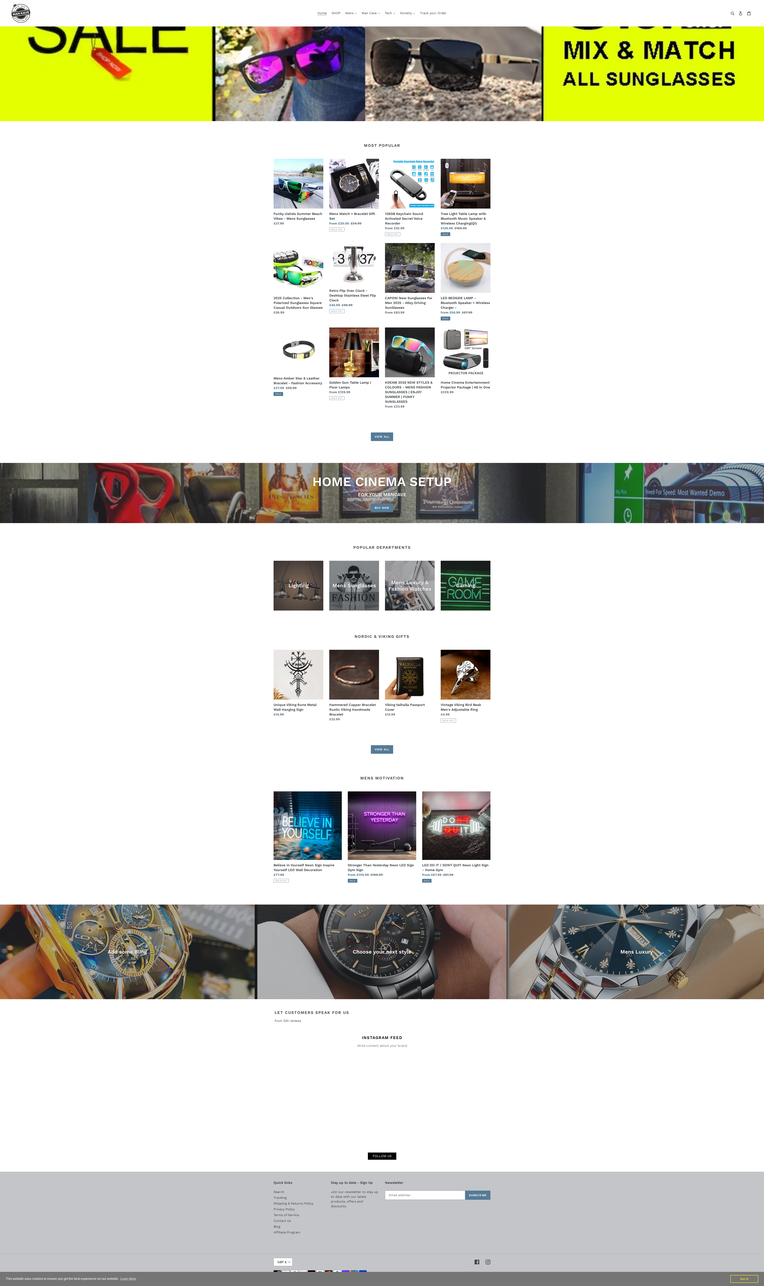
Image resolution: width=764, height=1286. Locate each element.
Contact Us (282, 1221)
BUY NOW (382, 507)
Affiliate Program (287, 1232)
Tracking (280, 1198)
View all (382, 436)
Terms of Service (286, 1215)
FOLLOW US (382, 1156)
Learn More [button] (128, 1278)
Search (279, 1192)
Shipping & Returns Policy (293, 1203)
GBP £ (282, 1262)
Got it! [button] (744, 1278)
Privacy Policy (284, 1209)
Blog (277, 1226)
